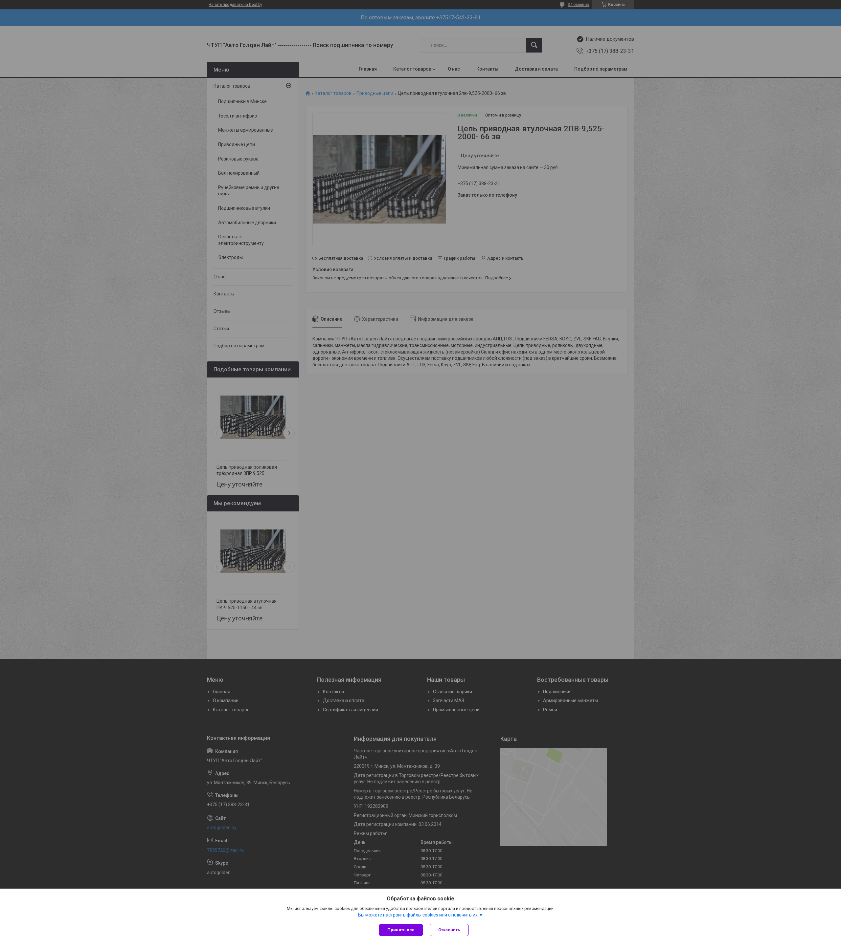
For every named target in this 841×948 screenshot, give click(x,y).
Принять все (401, 929)
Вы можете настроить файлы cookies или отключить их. (418, 914)
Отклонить (449, 929)
